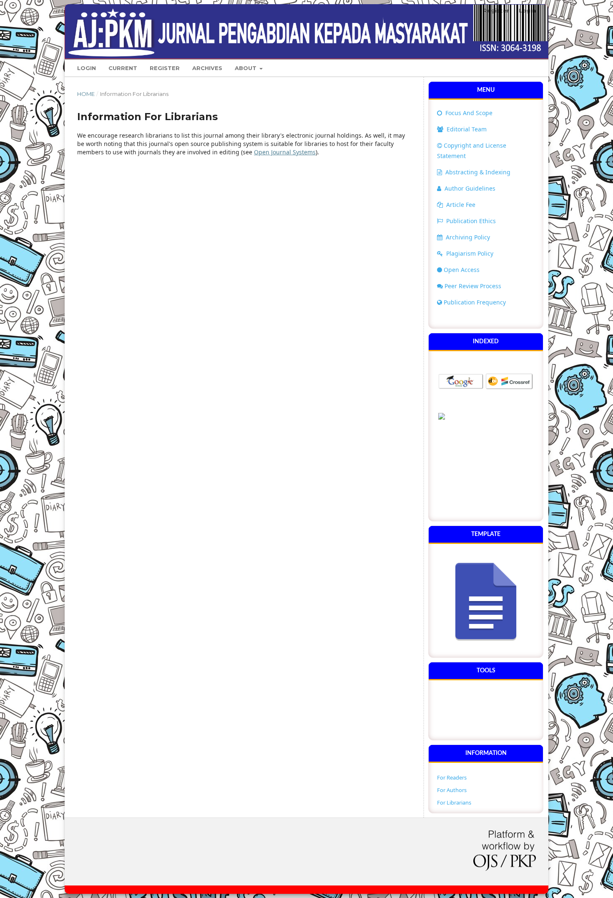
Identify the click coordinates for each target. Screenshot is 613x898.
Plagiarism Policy (469, 253)
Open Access (462, 270)
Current (122, 68)
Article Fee (460, 205)
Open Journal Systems (285, 152)
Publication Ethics (471, 221)
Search (519, 68)
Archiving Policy (468, 237)
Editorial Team (466, 129)
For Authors (452, 790)
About (246, 68)
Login (86, 68)
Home (86, 94)
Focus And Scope (468, 113)
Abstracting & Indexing (477, 172)
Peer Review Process (473, 286)
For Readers (452, 777)
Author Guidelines (470, 188)
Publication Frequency (475, 302)
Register (165, 68)
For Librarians (454, 802)
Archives (207, 68)
